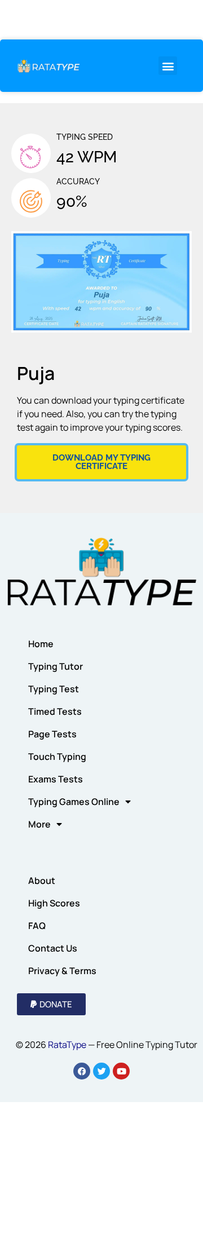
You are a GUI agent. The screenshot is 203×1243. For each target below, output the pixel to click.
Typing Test (53, 689)
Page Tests (52, 734)
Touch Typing (57, 756)
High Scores (54, 903)
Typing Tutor (55, 666)
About (41, 880)
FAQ (37, 925)
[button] (167, 65)
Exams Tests (55, 779)
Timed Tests (55, 711)
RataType (67, 1044)
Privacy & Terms (62, 971)
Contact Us (52, 948)
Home (41, 644)
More (39, 824)
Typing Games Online (74, 801)
